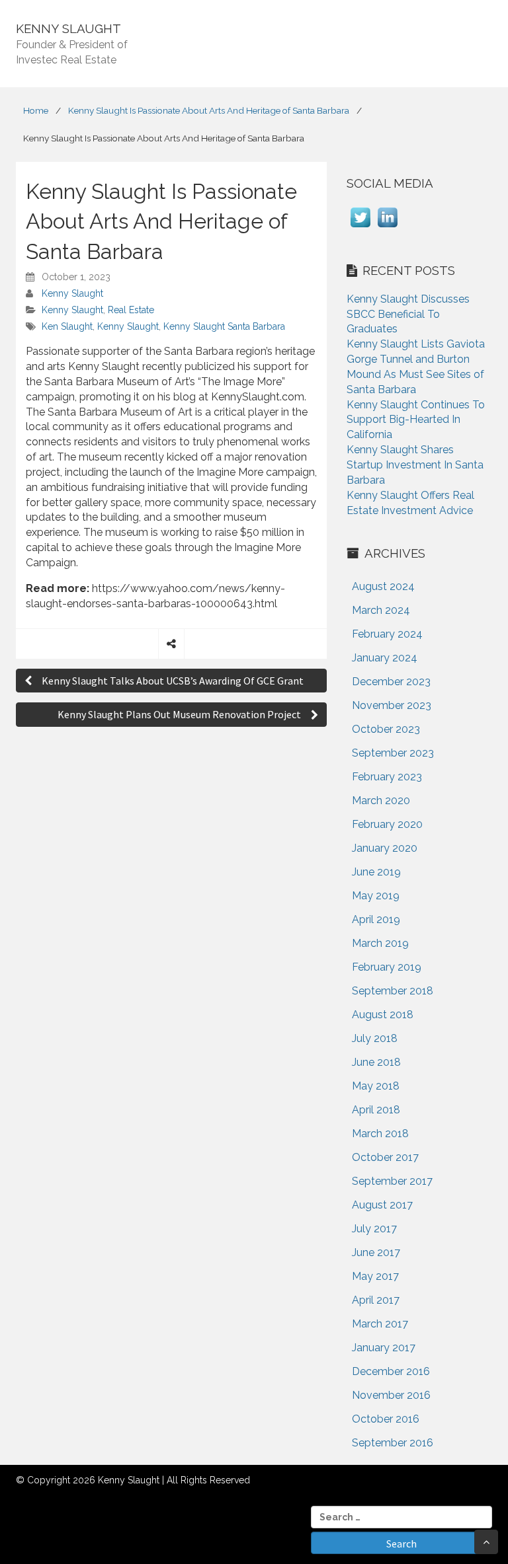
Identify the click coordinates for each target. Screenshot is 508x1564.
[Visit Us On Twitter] (360, 227)
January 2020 (384, 848)
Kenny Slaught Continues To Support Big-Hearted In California (416, 419)
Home (35, 110)
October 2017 (385, 1157)
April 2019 (376, 919)
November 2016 (391, 1395)
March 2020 (381, 800)
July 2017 (374, 1228)
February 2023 (387, 776)
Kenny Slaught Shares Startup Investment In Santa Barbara (415, 464)
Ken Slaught (67, 326)
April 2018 (376, 1109)
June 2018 (376, 1062)
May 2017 (375, 1276)
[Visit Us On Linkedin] (387, 227)
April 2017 (376, 1300)
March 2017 (380, 1324)
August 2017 (382, 1205)
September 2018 (392, 991)
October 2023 (386, 729)
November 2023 (391, 705)
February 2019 (386, 967)
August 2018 (382, 1014)
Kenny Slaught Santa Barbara (224, 326)
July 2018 (375, 1038)
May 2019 (376, 895)
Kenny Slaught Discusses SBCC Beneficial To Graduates (408, 314)
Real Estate (131, 310)
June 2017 (376, 1252)
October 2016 (385, 1419)
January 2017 (383, 1347)
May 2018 (376, 1086)
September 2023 (393, 753)
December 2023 (391, 681)
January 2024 (384, 658)
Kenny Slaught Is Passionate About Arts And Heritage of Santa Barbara (208, 110)
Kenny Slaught (72, 293)
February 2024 (387, 634)
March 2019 (380, 943)
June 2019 (376, 872)
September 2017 (392, 1181)
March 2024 (381, 610)
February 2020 (387, 824)
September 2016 (392, 1442)
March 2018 (380, 1133)
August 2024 (383, 586)
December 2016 (391, 1371)
